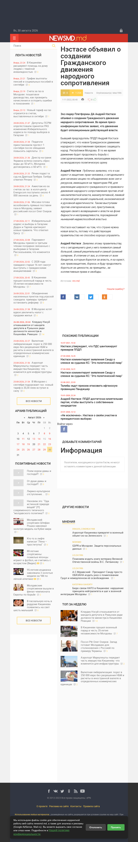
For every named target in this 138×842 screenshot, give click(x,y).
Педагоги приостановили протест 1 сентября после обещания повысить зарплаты (29, 146)
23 (49, 444)
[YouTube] (82, 791)
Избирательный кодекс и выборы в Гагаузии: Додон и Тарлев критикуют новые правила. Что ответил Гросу (32, 227)
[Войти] (121, 30)
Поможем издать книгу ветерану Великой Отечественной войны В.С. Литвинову (98, 560)
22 (44, 444)
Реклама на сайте (59, 806)
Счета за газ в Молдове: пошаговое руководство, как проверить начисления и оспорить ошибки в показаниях (32, 97)
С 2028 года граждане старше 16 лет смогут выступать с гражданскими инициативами (32, 266)
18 (23, 444)
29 (44, 449)
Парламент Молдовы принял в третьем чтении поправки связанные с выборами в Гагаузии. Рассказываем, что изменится (31, 247)
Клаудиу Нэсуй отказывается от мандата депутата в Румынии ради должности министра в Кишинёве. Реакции (31, 328)
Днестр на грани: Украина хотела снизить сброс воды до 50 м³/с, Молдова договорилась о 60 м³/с (32, 162)
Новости (89, 92)
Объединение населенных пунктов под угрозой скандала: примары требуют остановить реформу (33, 298)
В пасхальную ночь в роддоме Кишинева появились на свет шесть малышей (32, 605)
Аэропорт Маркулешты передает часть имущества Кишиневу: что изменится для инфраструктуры (32, 368)
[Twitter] (62, 791)
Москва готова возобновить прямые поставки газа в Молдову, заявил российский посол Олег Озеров (32, 208)
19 (28, 444)
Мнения (68, 522)
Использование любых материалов (32, 814)
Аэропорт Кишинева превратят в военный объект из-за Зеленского (97, 534)
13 (33, 438)
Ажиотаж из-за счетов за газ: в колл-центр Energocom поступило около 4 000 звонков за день (31, 190)
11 (23, 438)
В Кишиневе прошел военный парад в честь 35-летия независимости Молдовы (32, 282)
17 (18, 444)
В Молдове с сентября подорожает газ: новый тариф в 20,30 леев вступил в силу (33, 386)
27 (33, 449)
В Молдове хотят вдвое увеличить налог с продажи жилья (32, 312)
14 (39, 438)
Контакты (75, 806)
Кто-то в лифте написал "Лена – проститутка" (37, 541)
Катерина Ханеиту (82, 584)
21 (39, 444)
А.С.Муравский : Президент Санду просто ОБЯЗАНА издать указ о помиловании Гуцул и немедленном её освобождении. (91, 575)
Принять (116, 827)
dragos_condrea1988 (83, 528)
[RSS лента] (75, 791)
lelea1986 (117, 92)
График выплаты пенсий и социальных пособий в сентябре (33, 81)
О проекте (42, 806)
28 (39, 449)
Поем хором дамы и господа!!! (39, 472)
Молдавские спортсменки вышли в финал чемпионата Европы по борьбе (33, 590)
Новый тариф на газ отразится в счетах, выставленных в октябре (32, 113)
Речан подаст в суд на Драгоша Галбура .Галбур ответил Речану (32, 176)
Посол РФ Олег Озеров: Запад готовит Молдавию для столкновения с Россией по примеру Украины (99, 646)
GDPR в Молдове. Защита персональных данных (96, 547)
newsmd (76, 542)
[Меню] (14, 38)
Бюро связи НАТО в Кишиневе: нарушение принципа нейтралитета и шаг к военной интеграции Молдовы (92, 591)
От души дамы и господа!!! (36, 482)
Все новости (34, 401)
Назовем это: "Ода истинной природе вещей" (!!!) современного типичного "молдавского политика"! (31, 507)
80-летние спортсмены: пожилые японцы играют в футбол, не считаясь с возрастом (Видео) (32, 557)
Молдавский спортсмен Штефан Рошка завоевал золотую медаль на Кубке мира (32, 525)
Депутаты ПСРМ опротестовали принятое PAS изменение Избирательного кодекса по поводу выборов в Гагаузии (32, 129)
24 (18, 449)
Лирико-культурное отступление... (38, 492)
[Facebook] (48, 791)
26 (28, 449)
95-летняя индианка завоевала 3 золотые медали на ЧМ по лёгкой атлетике (33, 574)
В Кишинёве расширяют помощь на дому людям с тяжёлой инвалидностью (30, 67)
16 (49, 438)
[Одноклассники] (69, 791)
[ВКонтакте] (55, 791)
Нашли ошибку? (116, 288)
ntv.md (76, 280)
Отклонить (95, 827)
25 (23, 449)
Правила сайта (91, 806)
